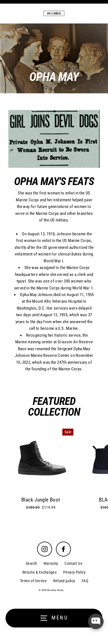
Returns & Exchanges (39, 572)
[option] (54, 58)
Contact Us (73, 563)
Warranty (50, 563)
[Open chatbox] (96, 621)
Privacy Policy (74, 572)
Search (31, 563)
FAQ (85, 581)
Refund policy (64, 581)
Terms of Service (33, 581)
